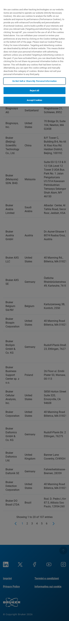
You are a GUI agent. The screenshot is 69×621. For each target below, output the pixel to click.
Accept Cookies (34, 100)
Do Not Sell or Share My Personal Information (34, 81)
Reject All (34, 90)
